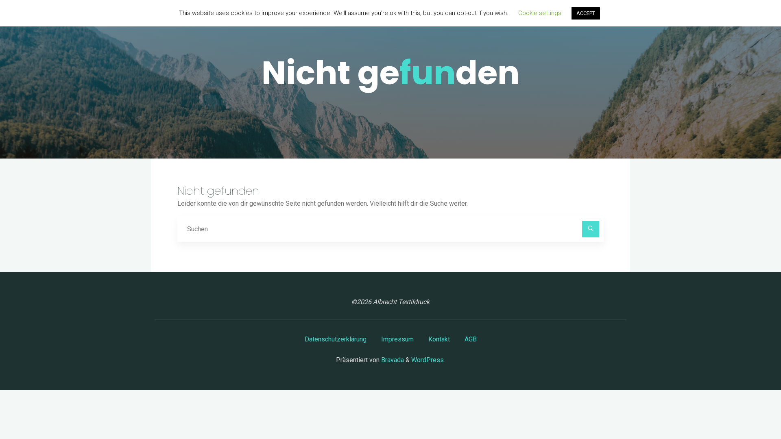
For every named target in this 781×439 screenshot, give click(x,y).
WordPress (427, 360)
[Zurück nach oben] (749, 407)
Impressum (397, 339)
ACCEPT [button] (585, 13)
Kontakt (439, 339)
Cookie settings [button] (539, 13)
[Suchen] (590, 229)
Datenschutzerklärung (336, 339)
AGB (471, 339)
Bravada (392, 360)
